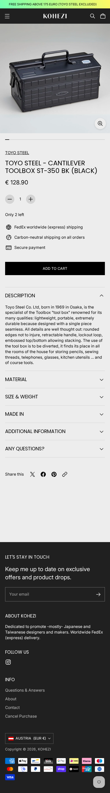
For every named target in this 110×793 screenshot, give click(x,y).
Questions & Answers (25, 690)
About (10, 698)
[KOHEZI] (55, 16)
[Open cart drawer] (103, 16)
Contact (12, 707)
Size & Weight (21, 396)
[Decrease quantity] (9, 199)
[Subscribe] (98, 594)
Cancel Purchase (21, 716)
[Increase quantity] (30, 199)
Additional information (35, 431)
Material (16, 379)
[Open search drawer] (92, 16)
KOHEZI (44, 749)
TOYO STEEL (17, 152)
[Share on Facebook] (43, 474)
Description (20, 295)
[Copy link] (64, 474)
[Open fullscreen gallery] (100, 123)
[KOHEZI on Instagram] (8, 662)
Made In (14, 414)
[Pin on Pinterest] (54, 474)
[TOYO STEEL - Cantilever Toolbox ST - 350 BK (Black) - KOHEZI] (55, 78)
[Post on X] (32, 474)
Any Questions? (25, 448)
